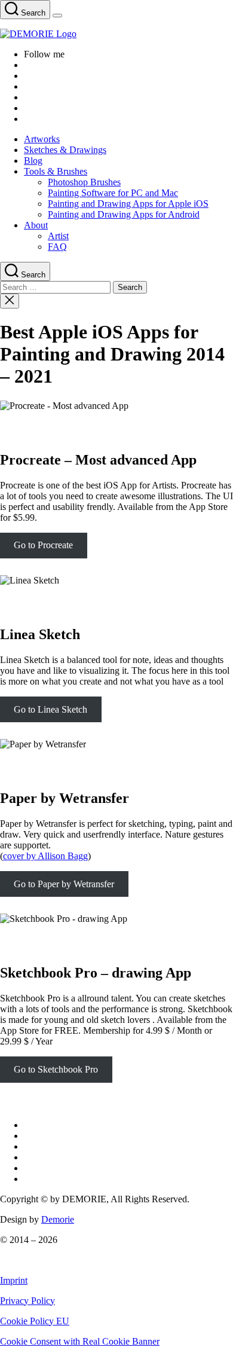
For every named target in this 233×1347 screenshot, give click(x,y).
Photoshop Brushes (84, 182)
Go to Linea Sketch (50, 709)
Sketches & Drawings (65, 150)
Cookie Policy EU (34, 1321)
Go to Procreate (43, 545)
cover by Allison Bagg (45, 856)
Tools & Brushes (55, 171)
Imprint (13, 1280)
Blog (33, 160)
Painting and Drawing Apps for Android (124, 214)
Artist (58, 236)
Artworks (42, 139)
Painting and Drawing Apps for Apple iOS (128, 203)
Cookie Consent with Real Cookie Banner (80, 1341)
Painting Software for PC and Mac (113, 193)
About (36, 225)
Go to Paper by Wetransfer (64, 884)
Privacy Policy (27, 1301)
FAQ (57, 247)
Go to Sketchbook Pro (56, 1069)
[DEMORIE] (116, 34)
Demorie (57, 1219)
